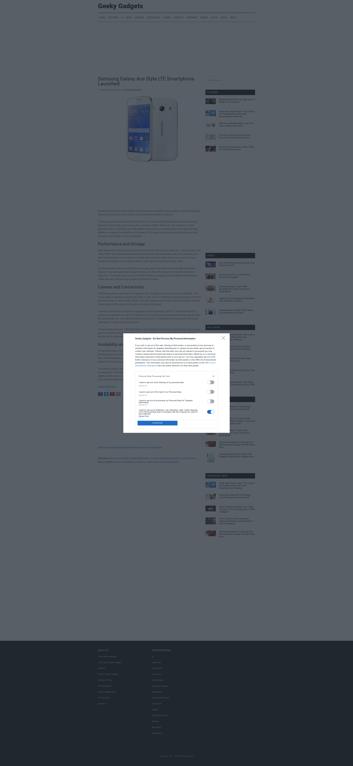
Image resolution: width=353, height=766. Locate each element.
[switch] (210, 382)
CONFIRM (157, 423)
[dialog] (176, 383)
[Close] (224, 338)
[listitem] (176, 376)
